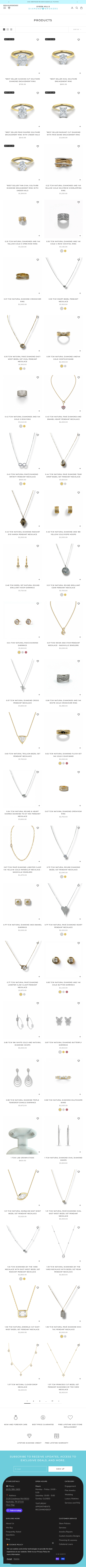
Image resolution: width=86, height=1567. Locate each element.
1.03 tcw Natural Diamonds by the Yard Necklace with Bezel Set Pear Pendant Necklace (63, 1269)
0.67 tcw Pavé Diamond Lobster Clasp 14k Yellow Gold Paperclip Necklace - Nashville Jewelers (22, 869)
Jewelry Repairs (66, 1531)
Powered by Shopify (58, 1554)
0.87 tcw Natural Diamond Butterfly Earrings (63, 1044)
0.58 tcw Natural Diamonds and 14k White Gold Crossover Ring (63, 701)
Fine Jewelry (70, 1490)
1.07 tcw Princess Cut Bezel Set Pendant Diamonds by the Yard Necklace (63, 1387)
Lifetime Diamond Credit (29, 1443)
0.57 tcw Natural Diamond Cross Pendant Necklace (22, 701)
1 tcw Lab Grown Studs (22, 1158)
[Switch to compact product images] (11, 29)
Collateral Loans (66, 1544)
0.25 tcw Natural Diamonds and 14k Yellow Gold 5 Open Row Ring (22, 242)
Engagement (70, 1486)
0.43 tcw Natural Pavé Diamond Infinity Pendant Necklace (22, 475)
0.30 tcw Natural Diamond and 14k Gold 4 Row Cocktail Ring (63, 242)
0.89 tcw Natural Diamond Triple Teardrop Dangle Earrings (22, 1101)
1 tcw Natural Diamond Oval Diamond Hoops (63, 1159)
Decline (16, 1559)
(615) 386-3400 (13, 1489)
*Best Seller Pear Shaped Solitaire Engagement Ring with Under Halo (22, 133)
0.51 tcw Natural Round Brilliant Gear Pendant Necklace (63, 586)
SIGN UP (60, 1469)
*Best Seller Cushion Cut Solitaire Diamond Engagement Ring (22, 80)
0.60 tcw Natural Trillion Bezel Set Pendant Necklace (22, 755)
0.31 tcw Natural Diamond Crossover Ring (22, 300)
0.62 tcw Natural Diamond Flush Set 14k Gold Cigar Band (63, 755)
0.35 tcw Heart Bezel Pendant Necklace (63, 300)
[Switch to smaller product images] (8, 29)
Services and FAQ (72, 1503)
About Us (10, 1523)
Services (62, 1527)
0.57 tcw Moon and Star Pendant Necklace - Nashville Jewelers (63, 644)
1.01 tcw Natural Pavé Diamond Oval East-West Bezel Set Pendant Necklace (63, 1213)
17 (52, 1401)
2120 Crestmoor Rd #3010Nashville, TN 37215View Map (17, 1501)
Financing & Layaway (68, 1540)
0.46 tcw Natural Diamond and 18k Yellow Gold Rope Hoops (63, 533)
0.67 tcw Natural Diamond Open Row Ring (63, 812)
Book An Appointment (10, 5)
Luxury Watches (72, 1498)
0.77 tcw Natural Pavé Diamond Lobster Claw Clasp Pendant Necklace (22, 984)
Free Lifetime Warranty (56, 1443)
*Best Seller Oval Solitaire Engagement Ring (63, 80)
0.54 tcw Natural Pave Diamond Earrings (22, 644)
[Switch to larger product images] (4, 29)
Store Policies (64, 1523)
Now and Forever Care (15, 1424)
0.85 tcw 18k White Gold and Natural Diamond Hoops (22, 1044)
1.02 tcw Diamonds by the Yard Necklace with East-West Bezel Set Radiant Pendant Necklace (22, 1269)
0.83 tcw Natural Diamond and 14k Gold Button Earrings (63, 983)
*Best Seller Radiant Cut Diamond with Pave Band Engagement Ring (63, 133)
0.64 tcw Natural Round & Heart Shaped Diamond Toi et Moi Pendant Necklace (22, 813)
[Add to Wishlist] (38, 39)
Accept (9, 1559)
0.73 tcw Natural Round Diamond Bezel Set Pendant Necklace (63, 868)
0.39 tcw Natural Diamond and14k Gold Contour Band (63, 358)
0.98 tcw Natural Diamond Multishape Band (63, 1101)
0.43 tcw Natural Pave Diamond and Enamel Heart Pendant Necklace (63, 418)
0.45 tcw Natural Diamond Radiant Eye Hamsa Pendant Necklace (22, 533)
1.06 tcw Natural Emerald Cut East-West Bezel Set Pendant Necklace (22, 1328)
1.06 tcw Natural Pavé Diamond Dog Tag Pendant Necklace (63, 1328)
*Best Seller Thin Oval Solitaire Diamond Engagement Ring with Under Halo (22, 188)
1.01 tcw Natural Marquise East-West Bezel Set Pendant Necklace (22, 1212)
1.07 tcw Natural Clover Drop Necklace (22, 1386)
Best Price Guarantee (43, 1424)
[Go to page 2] (59, 1401)
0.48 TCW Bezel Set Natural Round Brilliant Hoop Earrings (23, 586)
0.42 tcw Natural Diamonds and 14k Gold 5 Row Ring (22, 418)
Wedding (69, 1494)
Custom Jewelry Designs (69, 1536)
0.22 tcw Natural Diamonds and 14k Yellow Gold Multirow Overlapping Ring (63, 188)
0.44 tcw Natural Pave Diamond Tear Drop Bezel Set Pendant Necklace (63, 475)
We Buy (9, 1527)
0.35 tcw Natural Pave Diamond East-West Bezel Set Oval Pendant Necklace (22, 359)
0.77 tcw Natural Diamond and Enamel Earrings (22, 926)
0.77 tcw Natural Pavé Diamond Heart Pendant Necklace (63, 926)
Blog (8, 1539)
